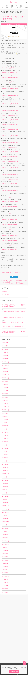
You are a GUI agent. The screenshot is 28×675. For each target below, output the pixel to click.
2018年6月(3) (5, 557)
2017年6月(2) (5, 589)
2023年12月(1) (5, 374)
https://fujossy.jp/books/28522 (10, 249)
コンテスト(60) (5, 294)
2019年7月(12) (5, 521)
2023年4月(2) (5, 394)
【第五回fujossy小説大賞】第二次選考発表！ (13, 317)
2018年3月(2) (5, 566)
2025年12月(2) (5, 352)
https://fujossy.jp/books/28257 (10, 183)
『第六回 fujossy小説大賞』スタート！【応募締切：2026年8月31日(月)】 (13, 305)
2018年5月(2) (5, 560)
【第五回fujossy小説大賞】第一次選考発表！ (13, 322)
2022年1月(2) (5, 429)
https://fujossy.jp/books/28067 (10, 156)
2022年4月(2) (5, 419)
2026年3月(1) (5, 346)
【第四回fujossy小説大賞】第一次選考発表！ (13, 17)
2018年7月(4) (5, 553)
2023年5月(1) (5, 390)
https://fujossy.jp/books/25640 (10, 77)
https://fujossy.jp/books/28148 (10, 161)
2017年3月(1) (5, 592)
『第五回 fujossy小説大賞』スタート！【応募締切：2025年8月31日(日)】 (13, 332)
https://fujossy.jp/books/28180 (10, 167)
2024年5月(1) (5, 371)
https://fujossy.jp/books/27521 (10, 115)
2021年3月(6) (5, 457)
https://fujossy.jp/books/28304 (10, 201)
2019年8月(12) (5, 518)
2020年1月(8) (5, 502)
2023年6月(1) (5, 387)
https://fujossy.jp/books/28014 (10, 147)
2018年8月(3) (5, 550)
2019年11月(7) (5, 509)
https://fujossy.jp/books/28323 (10, 206)
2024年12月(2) (5, 362)
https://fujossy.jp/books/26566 (10, 88)
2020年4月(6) (5, 493)
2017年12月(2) (5, 576)
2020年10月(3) (5, 473)
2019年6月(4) (5, 525)
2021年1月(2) (5, 464)
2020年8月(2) (5, 480)
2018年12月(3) (5, 541)
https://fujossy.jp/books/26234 (10, 82)
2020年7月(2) (5, 483)
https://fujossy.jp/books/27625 (10, 120)
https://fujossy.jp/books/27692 (10, 129)
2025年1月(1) (5, 358)
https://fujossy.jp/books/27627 (10, 124)
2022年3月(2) (5, 422)
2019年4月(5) (5, 531)
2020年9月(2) (5, 477)
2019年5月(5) (5, 528)
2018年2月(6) (5, 569)
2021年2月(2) (5, 461)
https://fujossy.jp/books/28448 (10, 229)
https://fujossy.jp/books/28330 (10, 213)
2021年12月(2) (5, 432)
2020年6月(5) (5, 486)
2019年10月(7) (5, 512)
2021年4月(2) (5, 454)
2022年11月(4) (5, 406)
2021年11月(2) (5, 435)
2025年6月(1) (5, 355)
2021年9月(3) (5, 441)
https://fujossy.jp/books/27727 (10, 135)
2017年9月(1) (5, 585)
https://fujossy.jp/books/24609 (10, 72)
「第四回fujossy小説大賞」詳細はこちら (11, 272)
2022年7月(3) (5, 416)
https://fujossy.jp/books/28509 (10, 240)
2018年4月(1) (5, 563)
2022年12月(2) (5, 403)
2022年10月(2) (5, 410)
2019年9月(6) (5, 515)
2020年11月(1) (5, 470)
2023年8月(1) (5, 381)
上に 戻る (24, 663)
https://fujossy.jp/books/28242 (10, 179)
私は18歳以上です (14, 671)
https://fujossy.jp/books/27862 (10, 142)
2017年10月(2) (5, 582)
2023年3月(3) (5, 397)
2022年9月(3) (5, 413)
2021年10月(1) (5, 438)
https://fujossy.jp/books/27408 (10, 110)
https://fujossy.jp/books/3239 (9, 68)
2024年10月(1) (5, 365)
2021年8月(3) (5, 445)
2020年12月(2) (5, 467)
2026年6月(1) (5, 342)
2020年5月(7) (5, 489)
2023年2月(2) (5, 400)
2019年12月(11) (5, 505)
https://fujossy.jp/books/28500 (10, 235)
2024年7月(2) (5, 368)
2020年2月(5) (5, 499)
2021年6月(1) (5, 448)
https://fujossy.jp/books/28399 (10, 219)
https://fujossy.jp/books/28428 (10, 224)
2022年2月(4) (5, 425)
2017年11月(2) (5, 579)
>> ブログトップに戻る (7, 284)
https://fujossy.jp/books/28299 (10, 197)
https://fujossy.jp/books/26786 (10, 95)
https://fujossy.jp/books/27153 (10, 104)
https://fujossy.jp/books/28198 (10, 174)
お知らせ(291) (5, 291)
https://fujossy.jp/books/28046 (10, 151)
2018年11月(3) (5, 544)
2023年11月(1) (5, 378)
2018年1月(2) (5, 573)
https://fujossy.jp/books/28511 (10, 245)
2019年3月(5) (5, 534)
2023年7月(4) (5, 384)
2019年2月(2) (5, 537)
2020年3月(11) (5, 496)
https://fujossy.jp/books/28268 (10, 190)
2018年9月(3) (5, 547)
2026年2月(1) (5, 349)
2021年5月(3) (5, 451)
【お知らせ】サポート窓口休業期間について (12, 326)
